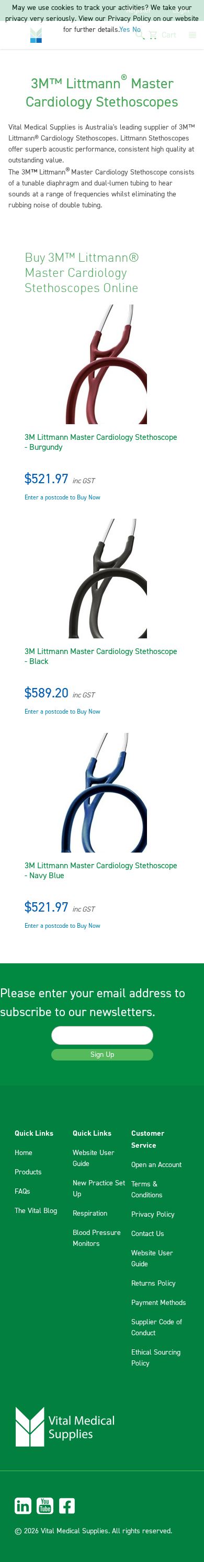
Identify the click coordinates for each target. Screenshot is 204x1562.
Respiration (90, 1213)
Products (28, 1172)
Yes (124, 29)
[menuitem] (102, 1506)
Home (23, 1153)
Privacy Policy (153, 1214)
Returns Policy (153, 1283)
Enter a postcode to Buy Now (62, 498)
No (136, 29)
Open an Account (156, 1165)
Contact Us (147, 1234)
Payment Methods (158, 1303)
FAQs (22, 1191)
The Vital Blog (36, 1211)
